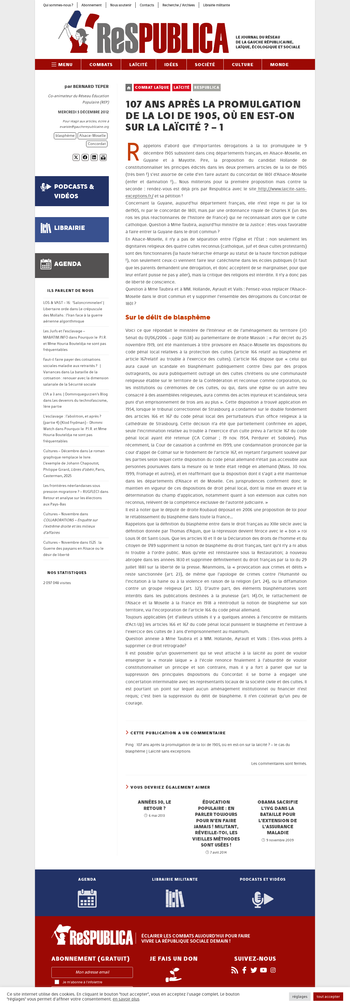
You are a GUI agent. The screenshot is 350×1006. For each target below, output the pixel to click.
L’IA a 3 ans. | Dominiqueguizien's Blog (75, 394)
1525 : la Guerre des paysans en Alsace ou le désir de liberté (73, 548)
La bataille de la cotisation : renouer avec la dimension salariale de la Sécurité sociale (76, 378)
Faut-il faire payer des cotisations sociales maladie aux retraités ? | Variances (72, 365)
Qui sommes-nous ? (58, 5)
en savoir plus (126, 999)
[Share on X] (76, 157)
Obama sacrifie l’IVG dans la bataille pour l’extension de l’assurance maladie (278, 817)
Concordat (97, 143)
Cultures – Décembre (61, 451)
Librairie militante (216, 5)
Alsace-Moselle (92, 135)
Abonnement (91, 5)
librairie (69, 228)
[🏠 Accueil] (129, 87)
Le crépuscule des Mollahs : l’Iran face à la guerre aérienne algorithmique (73, 315)
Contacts (147, 5)
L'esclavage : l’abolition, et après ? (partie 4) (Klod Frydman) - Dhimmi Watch (73, 422)
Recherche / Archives (178, 5)
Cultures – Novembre (61, 514)
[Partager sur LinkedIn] (94, 157)
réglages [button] (299, 996)
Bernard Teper (91, 86)
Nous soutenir (120, 5)
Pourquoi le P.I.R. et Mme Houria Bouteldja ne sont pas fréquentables (75, 343)
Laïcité (182, 87)
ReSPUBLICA (206, 87)
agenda (67, 264)
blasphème (65, 135)
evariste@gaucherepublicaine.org (84, 127)
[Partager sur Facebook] (85, 157)
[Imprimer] (103, 157)
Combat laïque (152, 87)
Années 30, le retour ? (154, 805)
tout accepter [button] (328, 996)
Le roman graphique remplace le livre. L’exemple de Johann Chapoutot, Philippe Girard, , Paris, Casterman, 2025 (74, 463)
